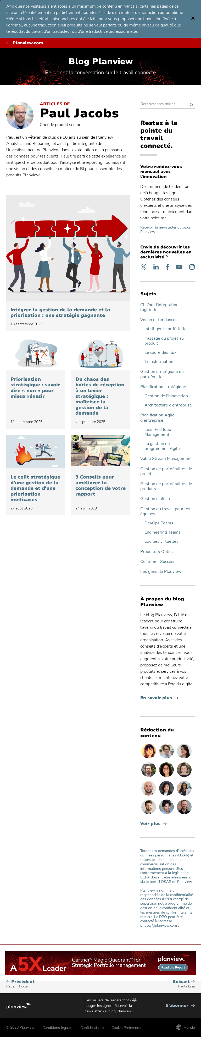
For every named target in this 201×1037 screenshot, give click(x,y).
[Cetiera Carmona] (184, 795)
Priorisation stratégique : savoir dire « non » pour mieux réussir (35, 388)
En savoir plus (159, 698)
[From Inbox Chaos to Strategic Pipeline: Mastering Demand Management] (100, 353)
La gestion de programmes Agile (162, 446)
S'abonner (180, 1005)
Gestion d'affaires (157, 498)
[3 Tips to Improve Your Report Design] (100, 451)
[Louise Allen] (167, 758)
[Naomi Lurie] (167, 777)
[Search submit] (191, 105)
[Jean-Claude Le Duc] (149, 777)
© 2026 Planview (20, 1027)
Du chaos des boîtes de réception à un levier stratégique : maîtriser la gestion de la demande (99, 396)
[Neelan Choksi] (167, 814)
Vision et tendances (158, 319)
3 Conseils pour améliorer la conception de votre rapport (100, 485)
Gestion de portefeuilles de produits (166, 486)
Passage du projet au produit (164, 341)
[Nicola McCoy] (149, 758)
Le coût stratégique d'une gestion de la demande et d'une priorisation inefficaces (35, 488)
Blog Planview (101, 61)
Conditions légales (57, 1027)
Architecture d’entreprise (168, 405)
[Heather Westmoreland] (184, 777)
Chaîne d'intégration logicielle (159, 307)
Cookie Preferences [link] (126, 1027)
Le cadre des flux (160, 352)
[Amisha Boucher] (167, 795)
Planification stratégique (163, 386)
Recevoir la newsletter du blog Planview (165, 229)
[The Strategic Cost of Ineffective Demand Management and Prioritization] (35, 451)
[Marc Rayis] (149, 795)
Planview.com (28, 43)
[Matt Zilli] (184, 814)
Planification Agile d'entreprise (157, 418)
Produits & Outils (156, 551)
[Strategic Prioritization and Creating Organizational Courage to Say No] (35, 353)
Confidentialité (92, 1027)
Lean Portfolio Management (157, 432)
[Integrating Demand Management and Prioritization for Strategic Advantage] (68, 248)
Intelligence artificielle (165, 329)
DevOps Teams (158, 523)
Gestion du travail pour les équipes (165, 512)
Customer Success (157, 561)
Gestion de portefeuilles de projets (166, 471)
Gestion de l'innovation (166, 396)
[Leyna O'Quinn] (184, 758)
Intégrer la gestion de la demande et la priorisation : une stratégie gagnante (60, 312)
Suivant (184, 984)
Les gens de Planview (160, 571)
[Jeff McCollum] (149, 814)
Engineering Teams (162, 532)
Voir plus (150, 823)
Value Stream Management (166, 458)
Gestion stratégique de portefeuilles (162, 374)
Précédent (20, 984)
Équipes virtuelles (161, 541)
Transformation (158, 361)
